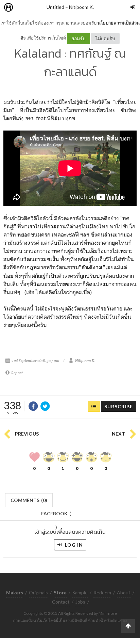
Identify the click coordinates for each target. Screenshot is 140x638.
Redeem (102, 592)
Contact (61, 602)
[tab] (29, 499)
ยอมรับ (78, 38)
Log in (73, 545)
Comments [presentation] (29, 500)
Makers (23, 7)
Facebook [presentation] (56, 515)
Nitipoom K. (81, 7)
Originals (38, 592)
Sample (80, 592)
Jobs (80, 602)
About (123, 592)
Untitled (55, 7)
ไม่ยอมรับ (105, 38)
